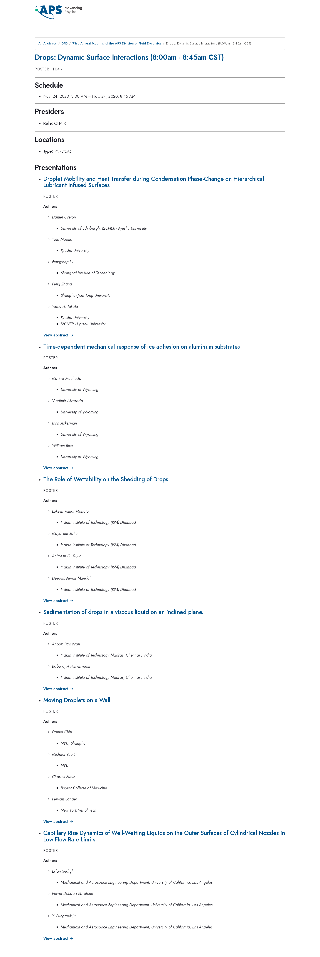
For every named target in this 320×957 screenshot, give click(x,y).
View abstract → (58, 335)
